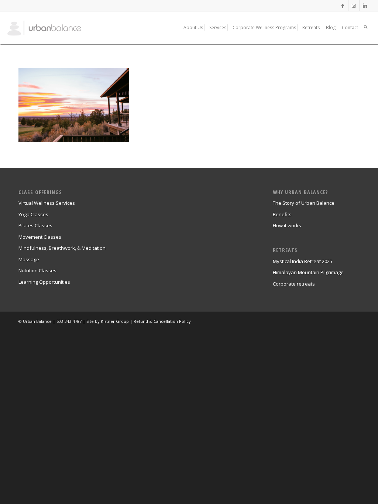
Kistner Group (115, 321)
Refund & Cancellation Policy (162, 321)
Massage (28, 259)
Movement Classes (39, 237)
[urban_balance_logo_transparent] (53, 27)
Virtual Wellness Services (46, 203)
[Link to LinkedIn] (365, 5)
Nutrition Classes (37, 270)
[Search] (365, 27)
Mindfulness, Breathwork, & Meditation (62, 248)
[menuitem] (193, 27)
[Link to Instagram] (353, 5)
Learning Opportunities (44, 282)
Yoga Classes (33, 214)
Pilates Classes (35, 225)
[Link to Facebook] (342, 5)
